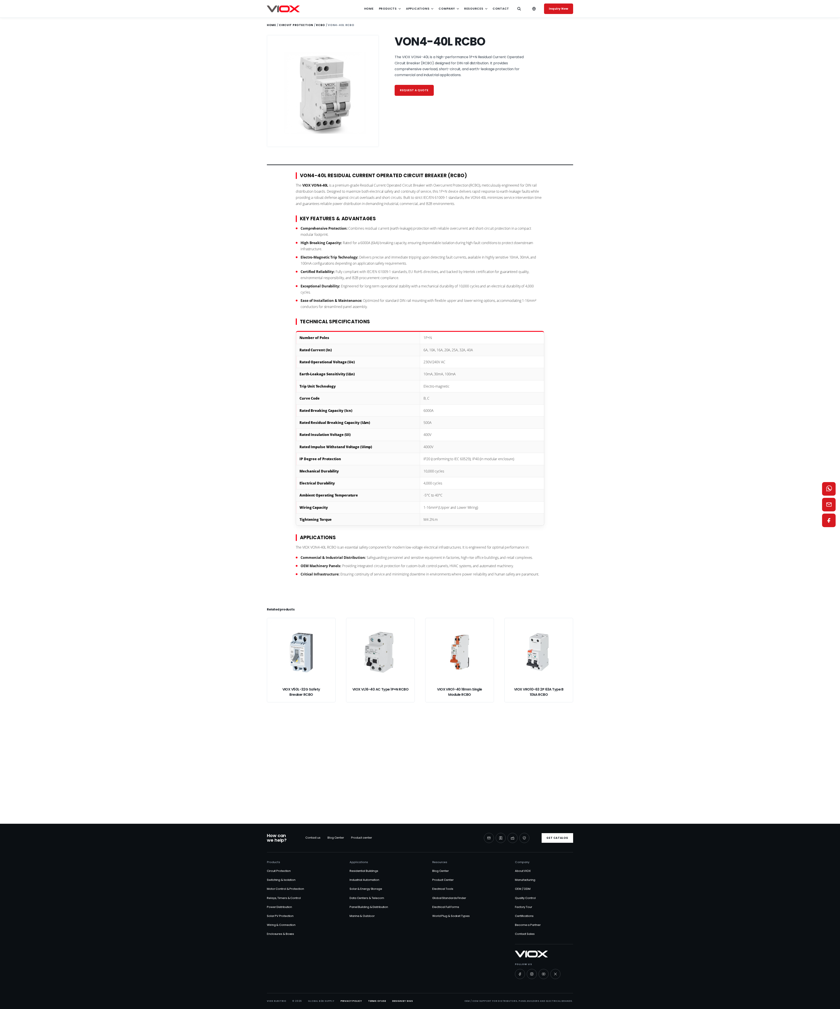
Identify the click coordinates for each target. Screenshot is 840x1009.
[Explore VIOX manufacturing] (513, 838)
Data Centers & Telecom (367, 898)
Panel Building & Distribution (369, 907)
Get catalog (557, 838)
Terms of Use (377, 1001)
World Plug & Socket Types (451, 916)
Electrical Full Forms (445, 907)
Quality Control (525, 898)
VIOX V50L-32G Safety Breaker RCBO (301, 692)
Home (369, 9)
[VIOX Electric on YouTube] (544, 974)
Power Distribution (279, 907)
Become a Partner (528, 925)
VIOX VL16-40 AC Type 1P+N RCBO (380, 689)
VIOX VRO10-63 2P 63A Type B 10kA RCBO (539, 692)
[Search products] (519, 9)
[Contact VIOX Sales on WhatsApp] (829, 489)
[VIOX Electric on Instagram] (532, 974)
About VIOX (523, 871)
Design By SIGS (402, 1001)
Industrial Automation (364, 880)
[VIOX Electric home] (283, 9)
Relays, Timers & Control (284, 898)
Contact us (312, 838)
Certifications (524, 916)
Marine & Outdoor (362, 916)
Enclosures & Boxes (280, 934)
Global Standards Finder (449, 898)
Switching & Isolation (281, 880)
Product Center (443, 880)
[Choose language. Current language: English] (534, 9)
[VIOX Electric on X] (555, 974)
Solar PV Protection (280, 916)
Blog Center (335, 838)
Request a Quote (350, 783)
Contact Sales (525, 934)
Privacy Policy (351, 1001)
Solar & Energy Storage (366, 889)
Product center (361, 838)
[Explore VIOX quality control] (524, 838)
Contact (501, 9)
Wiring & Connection (281, 925)
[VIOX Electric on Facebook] (520, 974)
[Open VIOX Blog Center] (501, 838)
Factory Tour (523, 907)
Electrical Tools (442, 889)
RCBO (320, 25)
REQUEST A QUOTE (414, 90)
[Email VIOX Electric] (489, 838)
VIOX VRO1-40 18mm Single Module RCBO (459, 692)
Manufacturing (525, 880)
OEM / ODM (522, 889)
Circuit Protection (296, 25)
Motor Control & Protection (285, 889)
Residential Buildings (364, 871)
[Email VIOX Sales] (829, 504)
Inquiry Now (558, 9)
